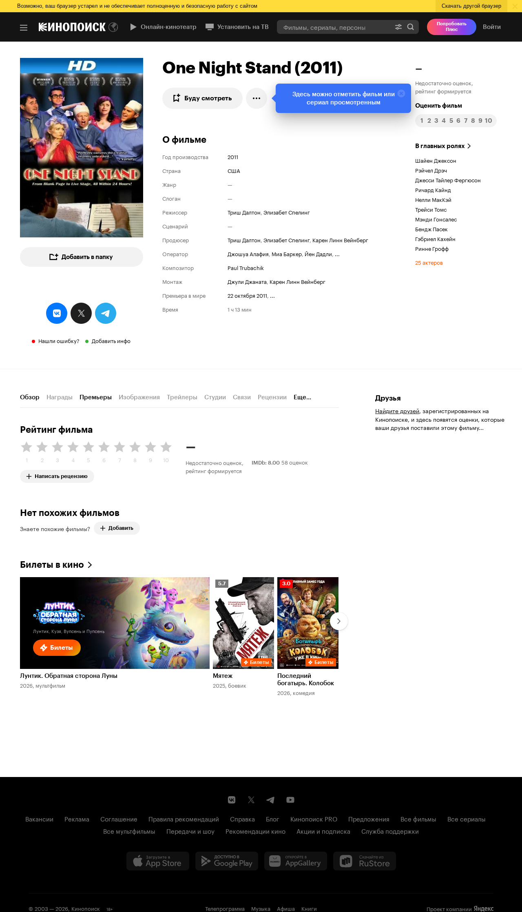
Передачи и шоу (190, 830)
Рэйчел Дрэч (431, 170)
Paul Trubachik (246, 267)
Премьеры (96, 397)
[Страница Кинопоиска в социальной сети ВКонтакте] (232, 800)
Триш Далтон (244, 212)
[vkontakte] (56, 313)
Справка (242, 818)
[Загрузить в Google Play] (226, 861)
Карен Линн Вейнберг (340, 239)
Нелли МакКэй (433, 199)
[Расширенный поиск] (398, 26)
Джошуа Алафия (248, 253)
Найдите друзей (397, 410)
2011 (233, 156)
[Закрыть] (401, 93)
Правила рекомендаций (183, 818)
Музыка (260, 908)
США (234, 170)
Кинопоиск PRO (313, 818)
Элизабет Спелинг (286, 212)
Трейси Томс (431, 209)
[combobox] (333, 26)
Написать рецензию (61, 474)
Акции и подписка (323, 830)
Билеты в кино (52, 564)
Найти (411, 26)
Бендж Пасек (431, 228)
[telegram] (105, 313)
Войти (492, 27)
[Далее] (339, 621)
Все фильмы (418, 818)
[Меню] (24, 28)
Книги (309, 908)
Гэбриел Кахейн (435, 238)
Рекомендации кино (255, 830)
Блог (272, 818)
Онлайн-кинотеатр (169, 27)
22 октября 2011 (247, 295)
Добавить (120, 528)
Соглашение (118, 818)
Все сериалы (466, 818)
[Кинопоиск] (72, 27)
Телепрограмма (225, 908)
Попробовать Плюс (452, 26)
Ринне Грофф (432, 248)
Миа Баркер (287, 253)
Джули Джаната (247, 281)
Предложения (368, 818)
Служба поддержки (390, 830)
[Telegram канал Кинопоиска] (271, 800)
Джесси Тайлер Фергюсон (448, 179)
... (337, 253)
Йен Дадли (318, 253)
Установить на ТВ (243, 27)
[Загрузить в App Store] (157, 861)
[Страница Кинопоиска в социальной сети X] (251, 800)
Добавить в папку (87, 257)
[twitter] (81, 313)
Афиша (286, 908)
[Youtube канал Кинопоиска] (290, 800)
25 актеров (429, 262)
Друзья (388, 398)
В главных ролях (440, 146)
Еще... (302, 397)
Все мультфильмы (129, 830)
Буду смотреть (208, 98)
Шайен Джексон (435, 160)
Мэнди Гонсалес (436, 219)
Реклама (76, 818)
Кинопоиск (85, 908)
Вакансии (39, 818)
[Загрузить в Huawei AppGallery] (295, 861)
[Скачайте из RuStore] (364, 861)
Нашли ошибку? (59, 340)
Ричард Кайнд (433, 189)
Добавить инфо (111, 340)
